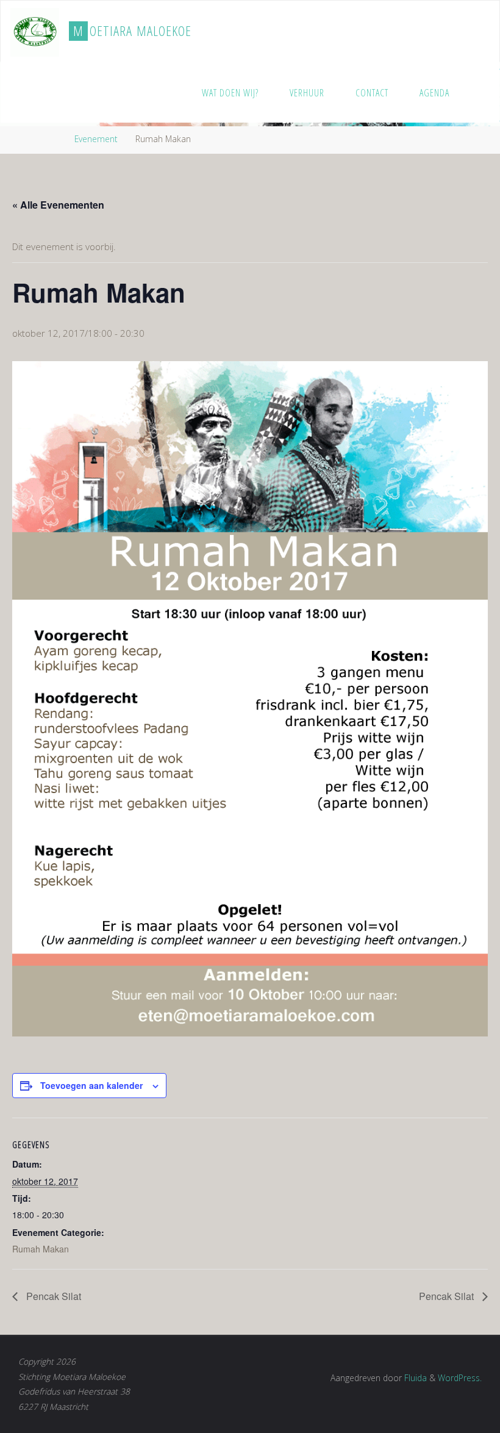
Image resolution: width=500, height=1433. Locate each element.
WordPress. (460, 1378)
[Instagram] (480, 32)
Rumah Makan (40, 1249)
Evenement (96, 139)
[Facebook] (461, 32)
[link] (477, 92)
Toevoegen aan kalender (91, 1085)
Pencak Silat (52, 1296)
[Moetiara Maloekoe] (34, 31)
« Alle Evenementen (58, 205)
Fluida (414, 1378)
